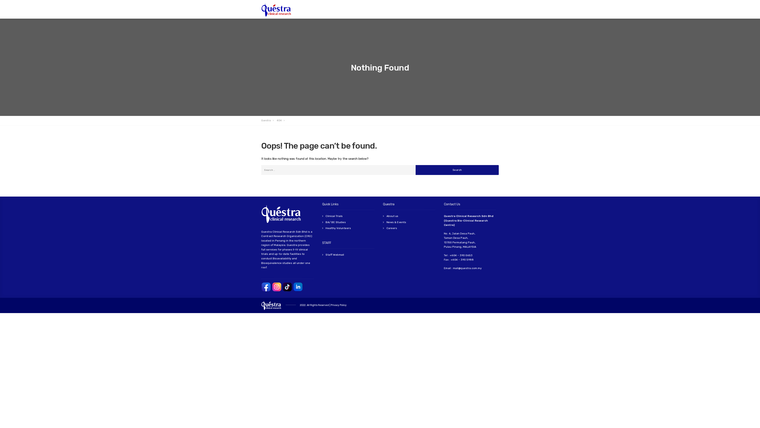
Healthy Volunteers (338, 228)
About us (392, 216)
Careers (392, 228)
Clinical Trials (334, 216)
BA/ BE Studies (336, 222)
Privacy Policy (339, 305)
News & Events (396, 222)
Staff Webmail (335, 254)
